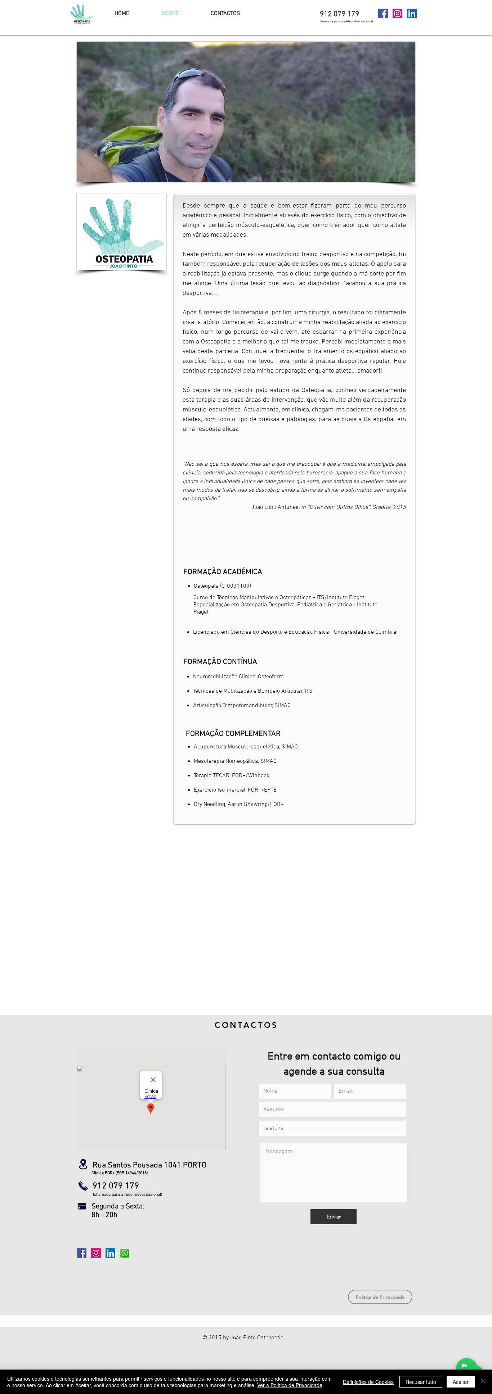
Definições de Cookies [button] (368, 1381)
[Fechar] (483, 1381)
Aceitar (461, 1381)
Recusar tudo (421, 1381)
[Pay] (82, 1206)
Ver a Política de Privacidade (289, 1385)
